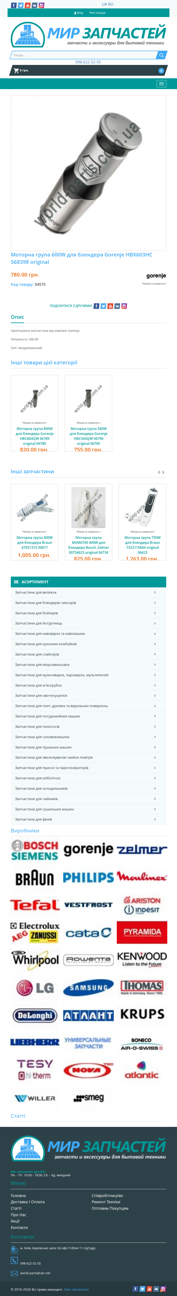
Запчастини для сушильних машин (44, 809)
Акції (15, 1221)
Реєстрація (97, 13)
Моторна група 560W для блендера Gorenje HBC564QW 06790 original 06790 (88, 436)
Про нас (18, 1214)
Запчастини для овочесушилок (41, 695)
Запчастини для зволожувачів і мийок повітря (54, 757)
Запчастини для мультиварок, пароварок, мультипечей (61, 675)
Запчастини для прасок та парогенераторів (51, 767)
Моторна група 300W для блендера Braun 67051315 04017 (35, 542)
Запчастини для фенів (33, 819)
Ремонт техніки (106, 1201)
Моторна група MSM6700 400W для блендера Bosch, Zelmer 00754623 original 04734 (88, 545)
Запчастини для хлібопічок (37, 778)
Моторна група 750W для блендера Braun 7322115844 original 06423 (143, 545)
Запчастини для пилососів (37, 726)
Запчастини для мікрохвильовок (42, 664)
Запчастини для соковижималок (42, 737)
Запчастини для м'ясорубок (38, 685)
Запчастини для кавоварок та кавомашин (50, 633)
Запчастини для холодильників (41, 788)
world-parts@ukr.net (35, 1273)
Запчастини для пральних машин (43, 747)
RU (110, 4)
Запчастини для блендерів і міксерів (45, 602)
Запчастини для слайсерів (37, 654)
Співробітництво (107, 1195)
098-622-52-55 (88, 61)
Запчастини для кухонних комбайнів (46, 644)
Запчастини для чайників (36, 798)
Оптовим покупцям (110, 1208)
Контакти (19, 1227)
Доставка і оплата (28, 1201)
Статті (16, 1208)
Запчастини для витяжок (36, 592)
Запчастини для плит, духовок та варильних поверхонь (61, 705)
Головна (18, 1195)
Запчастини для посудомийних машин (47, 716)
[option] (35, 418)
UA (104, 4)
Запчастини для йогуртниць (38, 623)
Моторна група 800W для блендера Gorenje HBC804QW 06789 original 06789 (35, 436)
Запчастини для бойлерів (36, 613)
